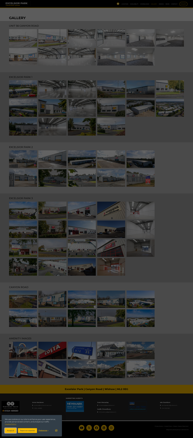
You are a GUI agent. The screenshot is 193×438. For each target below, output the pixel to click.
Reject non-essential (27, 430)
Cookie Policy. (10, 424)
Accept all (10, 430)
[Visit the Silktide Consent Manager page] (56, 430)
